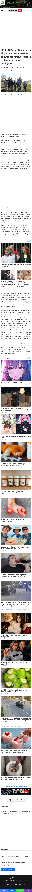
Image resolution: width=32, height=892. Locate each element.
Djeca (11, 800)
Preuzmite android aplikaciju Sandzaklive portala (16, 786)
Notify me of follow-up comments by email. (14, 862)
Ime (2, 834)
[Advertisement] (16, 30)
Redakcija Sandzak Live (7, 67)
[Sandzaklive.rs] (15, 10)
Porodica (20, 800)
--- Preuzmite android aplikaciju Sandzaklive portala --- (16, 94)
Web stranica (4, 849)
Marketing (26, 880)
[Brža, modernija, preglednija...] (16, 791)
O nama (20, 880)
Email (3, 842)
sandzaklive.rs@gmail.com (10, 880)
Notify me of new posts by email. (11, 865)
